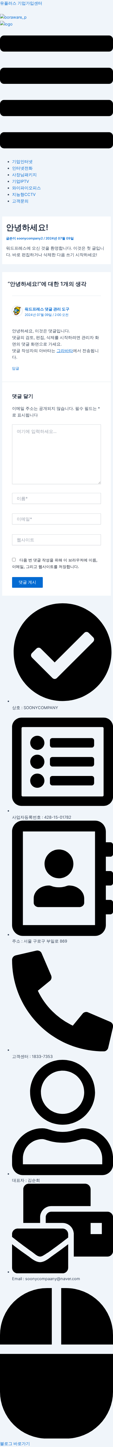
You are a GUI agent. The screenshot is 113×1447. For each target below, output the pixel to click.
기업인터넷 (22, 161)
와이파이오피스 (26, 187)
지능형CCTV (24, 194)
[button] (56, 92)
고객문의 (20, 201)
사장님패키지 (24, 174)
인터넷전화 (22, 168)
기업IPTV (20, 181)
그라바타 (64, 350)
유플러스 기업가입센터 (21, 3)
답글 (15, 368)
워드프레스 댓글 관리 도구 (47, 309)
